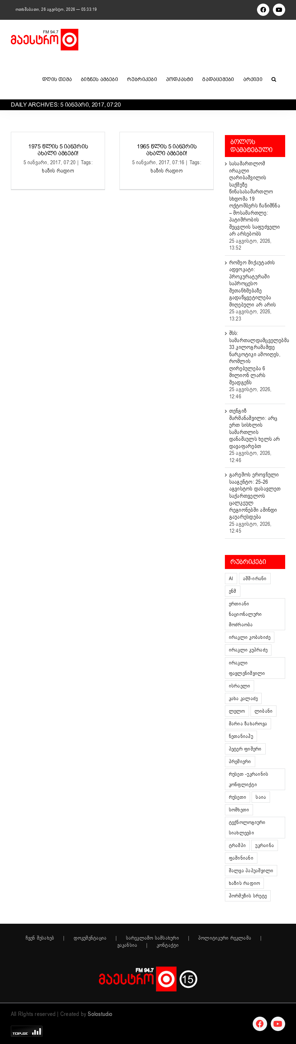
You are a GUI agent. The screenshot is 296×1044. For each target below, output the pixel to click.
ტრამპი (237, 845)
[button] (273, 79)
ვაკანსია (127, 945)
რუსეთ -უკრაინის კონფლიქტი (248, 779)
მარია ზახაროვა (248, 723)
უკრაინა (264, 845)
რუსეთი (237, 797)
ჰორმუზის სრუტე (248, 895)
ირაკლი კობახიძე (249, 637)
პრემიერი (240, 761)
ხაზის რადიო (58, 170)
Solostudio (100, 1014)
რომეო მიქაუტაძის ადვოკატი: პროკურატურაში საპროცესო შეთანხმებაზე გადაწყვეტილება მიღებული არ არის (252, 283)
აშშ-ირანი (255, 578)
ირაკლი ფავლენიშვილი (247, 668)
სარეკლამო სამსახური (152, 938)
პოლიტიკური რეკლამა (224, 938)
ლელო (237, 711)
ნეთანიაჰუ (241, 736)
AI (231, 578)
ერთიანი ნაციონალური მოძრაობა (245, 614)
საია (261, 797)
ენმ (232, 591)
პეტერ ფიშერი (245, 748)
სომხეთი (239, 809)
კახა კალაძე (243, 698)
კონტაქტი (168, 945)
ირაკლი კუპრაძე (248, 649)
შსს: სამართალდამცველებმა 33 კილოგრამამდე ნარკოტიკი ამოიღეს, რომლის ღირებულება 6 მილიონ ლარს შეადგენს (259, 358)
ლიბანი (263, 711)
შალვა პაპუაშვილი (251, 870)
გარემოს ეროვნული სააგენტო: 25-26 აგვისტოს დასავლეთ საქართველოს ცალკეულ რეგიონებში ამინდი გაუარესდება (255, 495)
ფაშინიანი (241, 858)
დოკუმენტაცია (90, 938)
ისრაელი (240, 685)
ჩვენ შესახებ (40, 938)
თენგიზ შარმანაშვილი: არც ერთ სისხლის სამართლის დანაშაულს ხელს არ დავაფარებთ (254, 428)
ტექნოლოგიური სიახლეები (247, 827)
